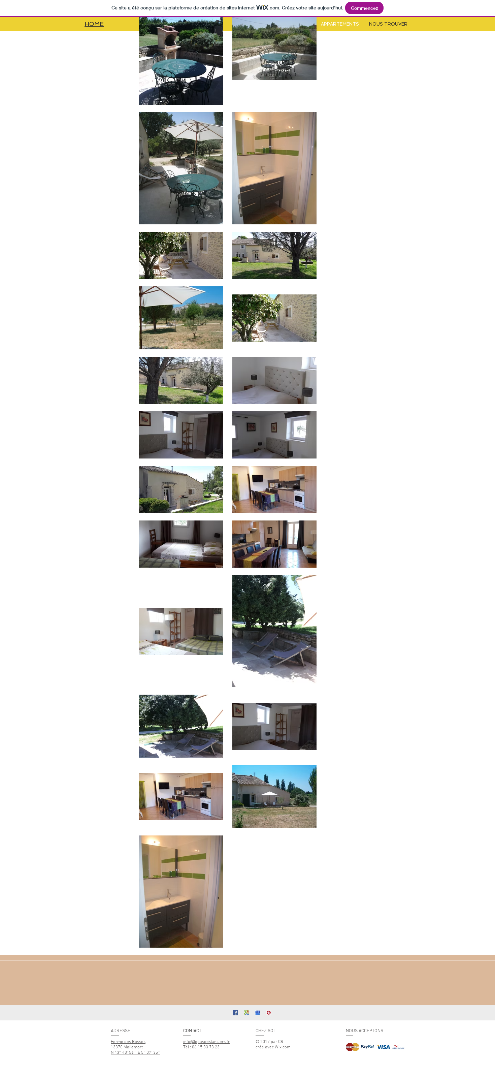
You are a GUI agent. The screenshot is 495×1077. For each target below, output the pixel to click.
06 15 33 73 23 (206, 1047)
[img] (352, 1046)
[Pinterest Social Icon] (268, 1012)
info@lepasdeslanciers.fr (206, 1042)
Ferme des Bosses (128, 1042)
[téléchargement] (246, 1012)
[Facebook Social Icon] (235, 1012)
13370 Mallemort (127, 1047)
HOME (94, 24)
